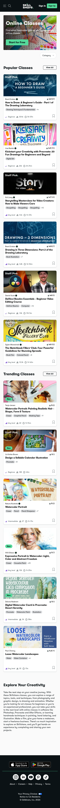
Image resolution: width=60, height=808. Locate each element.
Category (46, 55)
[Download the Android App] (41, 765)
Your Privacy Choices (27, 794)
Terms (47, 784)
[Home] (28, 5)
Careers (21, 784)
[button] (5, 6)
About (12, 784)
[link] (30, 97)
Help (30, 784)
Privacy (38, 784)
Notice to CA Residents (30, 797)
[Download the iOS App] (19, 765)
